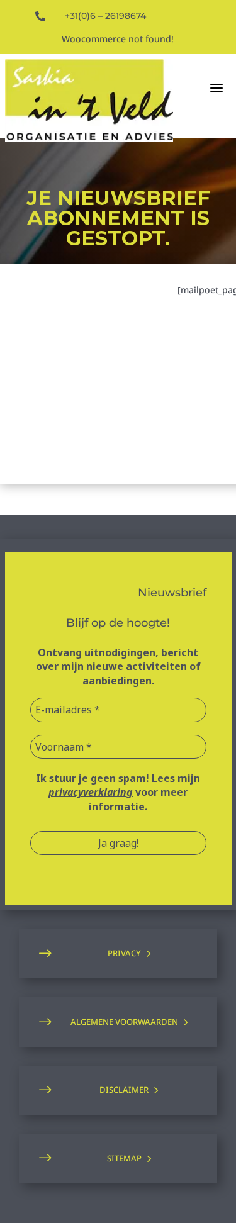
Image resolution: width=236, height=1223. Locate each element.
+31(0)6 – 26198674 (105, 15)
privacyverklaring (90, 792)
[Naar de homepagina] (89, 100)
